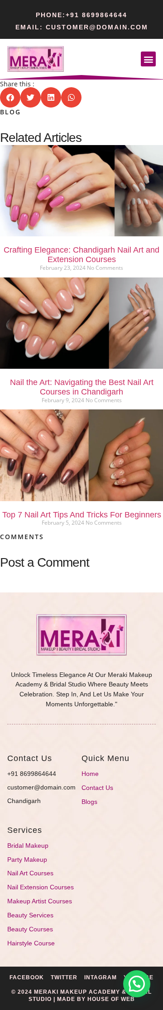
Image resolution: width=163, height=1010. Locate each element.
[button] (148, 59)
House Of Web (111, 999)
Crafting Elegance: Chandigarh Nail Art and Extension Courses (81, 254)
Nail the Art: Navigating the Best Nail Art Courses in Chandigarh (81, 387)
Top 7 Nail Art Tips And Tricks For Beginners (81, 514)
